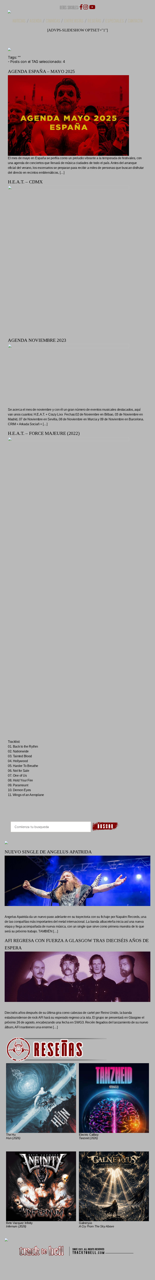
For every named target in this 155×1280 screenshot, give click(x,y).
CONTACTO (135, 21)
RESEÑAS (94, 21)
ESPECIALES (114, 21)
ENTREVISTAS (74, 21)
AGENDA (36, 21)
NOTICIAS (19, 21)
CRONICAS (53, 21)
